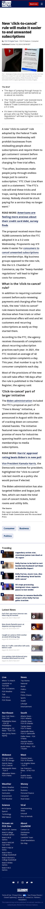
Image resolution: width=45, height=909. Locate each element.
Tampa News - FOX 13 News (26, 727)
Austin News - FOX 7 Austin (28, 747)
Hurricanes (6, 793)
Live (4, 677)
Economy (24, 787)
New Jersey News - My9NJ (9, 734)
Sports (23, 698)
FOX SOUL (6, 697)
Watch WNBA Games (7, 864)
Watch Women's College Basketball (9, 859)
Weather (6, 783)
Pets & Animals (27, 816)
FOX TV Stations (25, 41)
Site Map (24, 843)
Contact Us (25, 829)
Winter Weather (8, 787)
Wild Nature (6, 817)
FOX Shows (6, 700)
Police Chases (26, 695)
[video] (37, 616)
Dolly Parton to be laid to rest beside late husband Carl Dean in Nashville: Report (29, 565)
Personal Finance (27, 793)
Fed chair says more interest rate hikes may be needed (14, 614)
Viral (23, 805)
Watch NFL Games (9, 829)
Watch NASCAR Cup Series (8, 843)
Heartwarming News (26, 809)
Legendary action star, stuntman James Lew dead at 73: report (28, 555)
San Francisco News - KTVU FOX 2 (28, 770)
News (24, 677)
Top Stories (25, 680)
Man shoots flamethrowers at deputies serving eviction (13, 625)
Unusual (24, 813)
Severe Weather (8, 790)
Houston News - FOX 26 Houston (27, 742)
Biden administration (19, 400)
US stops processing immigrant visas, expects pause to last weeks (27, 587)
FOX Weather (7, 691)
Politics (8, 535)
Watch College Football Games (8, 833)
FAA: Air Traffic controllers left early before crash (16, 647)
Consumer (35, 41)
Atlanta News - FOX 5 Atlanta (26, 717)
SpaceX (5, 811)
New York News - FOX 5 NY (8, 717)
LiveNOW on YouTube (7, 684)
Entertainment (26, 706)
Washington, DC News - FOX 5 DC (8, 729)
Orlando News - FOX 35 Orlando (27, 722)
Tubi (3, 694)
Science (6, 805)
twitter (27, 882)
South (24, 712)
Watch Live (33, 4)
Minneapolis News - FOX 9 (9, 769)
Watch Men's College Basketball (9, 853)
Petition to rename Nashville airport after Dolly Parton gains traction (28, 598)
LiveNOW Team (27, 837)
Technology (6, 814)
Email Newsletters (28, 840)
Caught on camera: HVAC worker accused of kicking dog (14, 636)
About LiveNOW (26, 825)
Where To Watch (8, 680)
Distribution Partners (25, 833)
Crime (23, 692)
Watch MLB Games (6, 838)
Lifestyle (24, 704)
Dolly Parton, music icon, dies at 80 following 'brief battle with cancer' (28, 576)
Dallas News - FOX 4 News (28, 737)
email (32, 882)
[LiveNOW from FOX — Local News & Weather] (6, 4)
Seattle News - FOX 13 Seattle (26, 776)
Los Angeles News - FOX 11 (28, 764)
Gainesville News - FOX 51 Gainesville (28, 732)
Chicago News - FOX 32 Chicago (8, 759)
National (24, 683)
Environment (7, 796)
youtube (13, 882)
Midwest (6, 754)
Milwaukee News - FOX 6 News (9, 774)
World (23, 686)
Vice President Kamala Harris (19, 463)
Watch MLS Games (6, 869)
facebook (18, 882)
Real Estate (25, 799)
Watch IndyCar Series (7, 848)
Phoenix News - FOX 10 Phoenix (27, 759)
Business (24, 528)
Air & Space (6, 808)
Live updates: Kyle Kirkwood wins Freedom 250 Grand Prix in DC (14, 657)
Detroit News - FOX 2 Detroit (7, 764)
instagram (22, 882)
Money (24, 783)
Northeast (7, 712)
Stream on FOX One (7, 825)
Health (23, 701)
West (23, 754)
